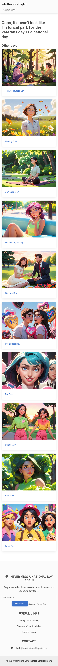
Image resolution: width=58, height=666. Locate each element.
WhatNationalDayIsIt (14, 4)
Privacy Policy (29, 632)
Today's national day (29, 620)
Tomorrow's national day (29, 626)
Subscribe (19, 604)
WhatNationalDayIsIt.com (38, 661)
